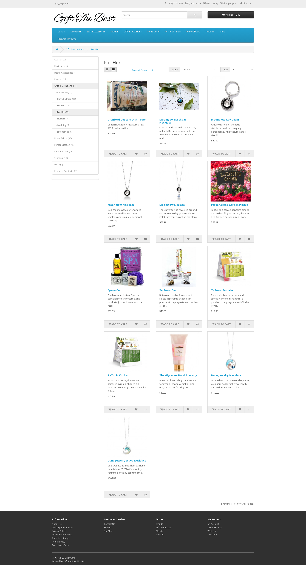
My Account (213, 523)
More (222, 31)
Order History (215, 527)
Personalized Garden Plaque (229, 204)
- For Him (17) (61, 105)
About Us (56, 523)
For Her (95, 49)
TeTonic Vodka (118, 375)
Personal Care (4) (63, 151)
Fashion (114, 31)
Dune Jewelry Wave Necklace (127, 460)
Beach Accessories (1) (65, 72)
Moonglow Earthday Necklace (172, 121)
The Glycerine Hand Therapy (178, 375)
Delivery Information (62, 527)
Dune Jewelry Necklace (226, 375)
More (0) (58, 164)
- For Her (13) (61, 112)
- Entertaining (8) (63, 131)
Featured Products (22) (65, 171)
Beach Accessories (96, 31)
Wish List (212, 531)
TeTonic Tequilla (222, 290)
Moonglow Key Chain (225, 119)
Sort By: (174, 69)
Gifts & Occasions (132, 31)
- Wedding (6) (61, 125)
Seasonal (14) (61, 158)
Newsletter (213, 534)
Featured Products (67, 38)
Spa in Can (114, 290)
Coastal (61, 31)
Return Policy (58, 541)
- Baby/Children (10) (65, 98)
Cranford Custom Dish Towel (127, 119)
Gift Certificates (163, 527)
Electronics (75, 31)
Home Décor (153, 31)
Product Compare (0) (142, 70)
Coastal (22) (60, 59)
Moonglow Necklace (121, 204)
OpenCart (70, 557)
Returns (108, 527)
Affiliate (159, 531)
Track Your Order (61, 545)
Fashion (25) (60, 79)
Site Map (108, 531)
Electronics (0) (61, 66)
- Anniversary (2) (63, 92)
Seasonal (209, 31)
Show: (225, 69)
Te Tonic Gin (167, 290)
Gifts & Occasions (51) (65, 85)
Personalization (173, 31)
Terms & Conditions (62, 534)
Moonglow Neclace (172, 204)
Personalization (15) (64, 144)
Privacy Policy (59, 531)
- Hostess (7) (61, 118)
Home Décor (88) (63, 138)
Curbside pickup (60, 538)
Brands (159, 523)
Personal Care (193, 31)
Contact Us (109, 523)
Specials (160, 534)
